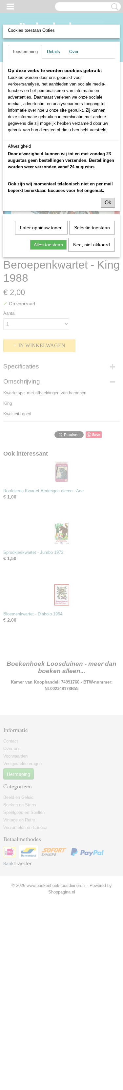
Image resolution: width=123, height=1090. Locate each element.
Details (53, 51)
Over (73, 51)
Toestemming (25, 51)
